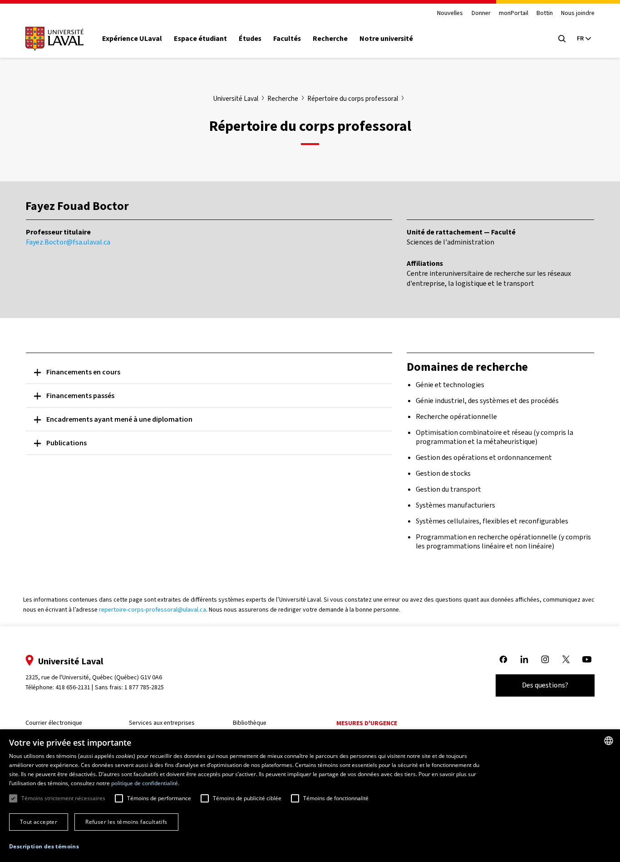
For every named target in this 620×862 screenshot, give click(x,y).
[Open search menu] (562, 39)
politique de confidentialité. (145, 783)
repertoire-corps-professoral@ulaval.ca (152, 609)
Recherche (330, 38)
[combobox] (608, 740)
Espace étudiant (200, 38)
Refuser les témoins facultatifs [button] (126, 822)
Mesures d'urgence (366, 723)
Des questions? (545, 685)
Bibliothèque (249, 722)
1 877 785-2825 (144, 687)
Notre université (386, 38)
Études (250, 38)
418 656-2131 (72, 687)
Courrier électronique (53, 722)
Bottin (544, 13)
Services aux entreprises (162, 722)
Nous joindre (578, 13)
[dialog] (310, 795)
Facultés (287, 38)
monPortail (513, 13)
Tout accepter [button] (38, 822)
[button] (44, 847)
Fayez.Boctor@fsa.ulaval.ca (68, 242)
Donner (481, 13)
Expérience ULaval (132, 38)
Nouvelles (450, 13)
